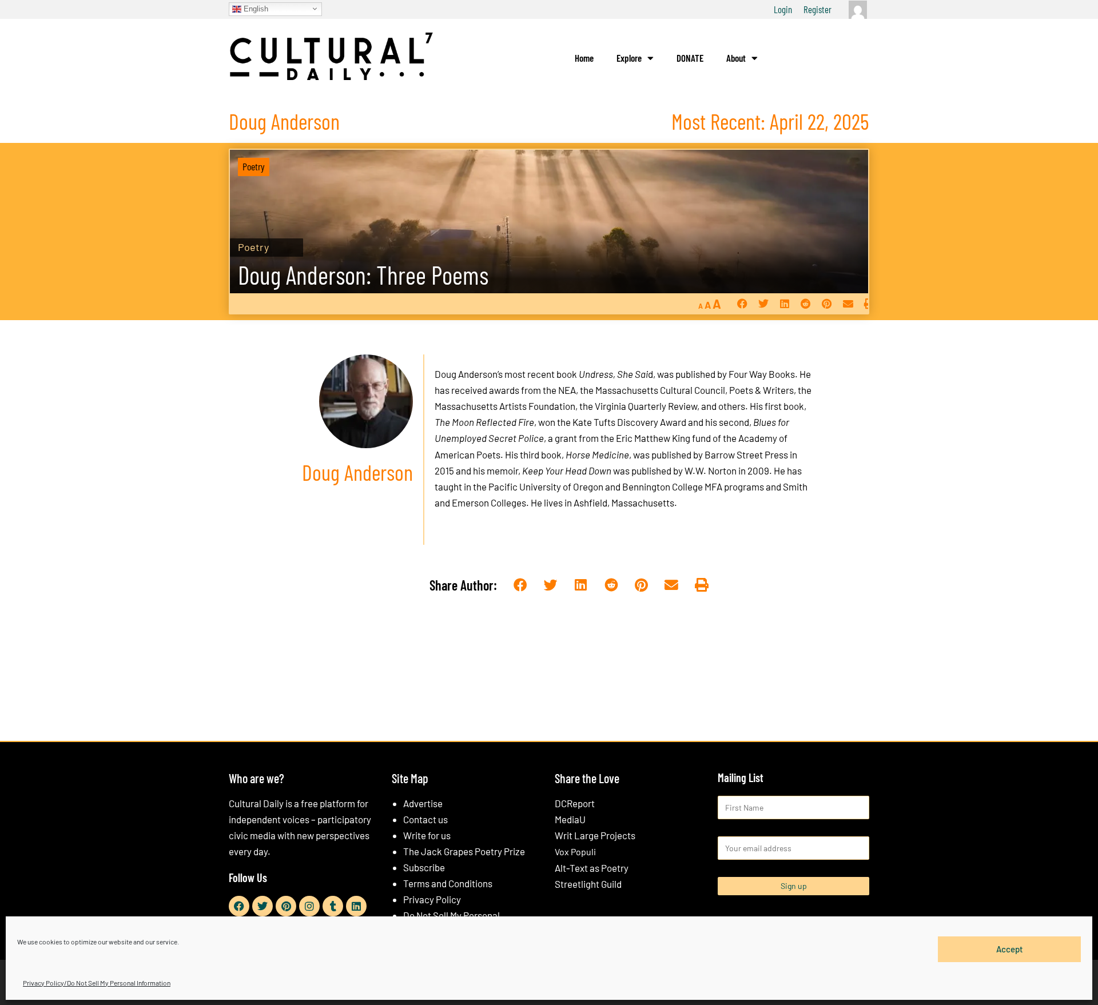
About (736, 57)
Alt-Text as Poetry (591, 868)
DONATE (690, 57)
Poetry (253, 166)
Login (783, 9)
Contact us (425, 819)
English (254, 8)
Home (584, 57)
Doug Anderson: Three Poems (363, 275)
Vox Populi (575, 851)
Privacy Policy (432, 899)
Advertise (423, 803)
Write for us (427, 835)
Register (817, 9)
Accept (1009, 949)
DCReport (575, 803)
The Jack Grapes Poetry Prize (464, 851)
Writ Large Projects (595, 835)
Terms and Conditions (447, 883)
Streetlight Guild (588, 884)
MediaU (570, 819)
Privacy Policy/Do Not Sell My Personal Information (96, 983)
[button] (742, 304)
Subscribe (424, 867)
